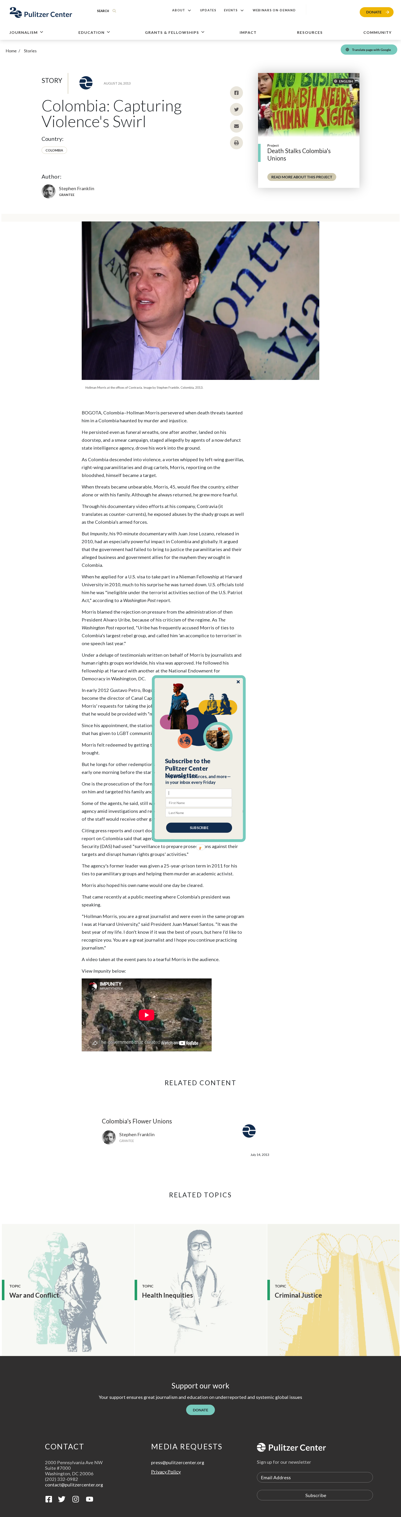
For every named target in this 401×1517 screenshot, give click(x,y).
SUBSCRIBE (199, 827)
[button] (199, 768)
